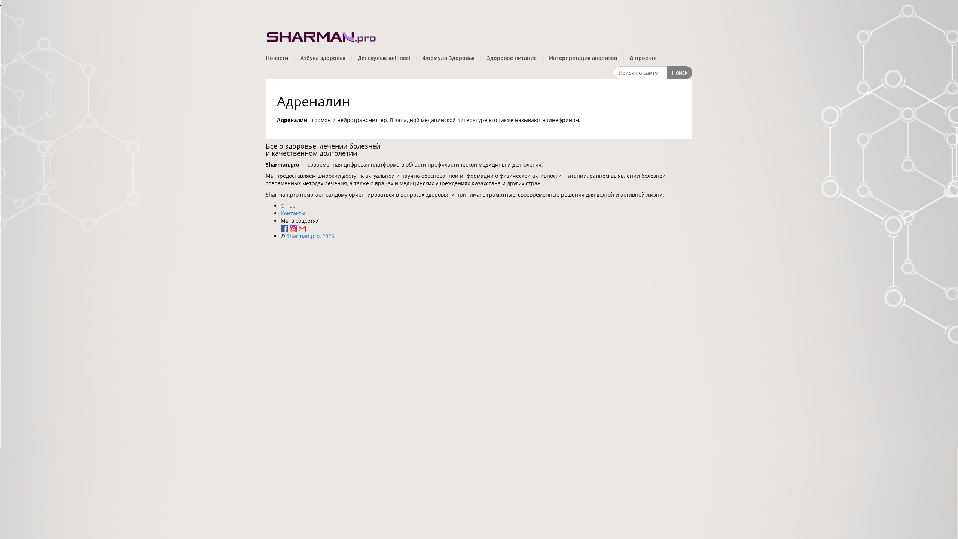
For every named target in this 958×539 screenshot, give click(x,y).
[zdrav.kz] (322, 35)
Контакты (293, 213)
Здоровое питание (512, 57)
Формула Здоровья (448, 57)
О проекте (643, 57)
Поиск (679, 72)
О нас (288, 205)
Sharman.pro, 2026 (310, 236)
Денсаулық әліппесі (384, 57)
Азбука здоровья (322, 57)
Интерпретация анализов (583, 57)
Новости (277, 57)
